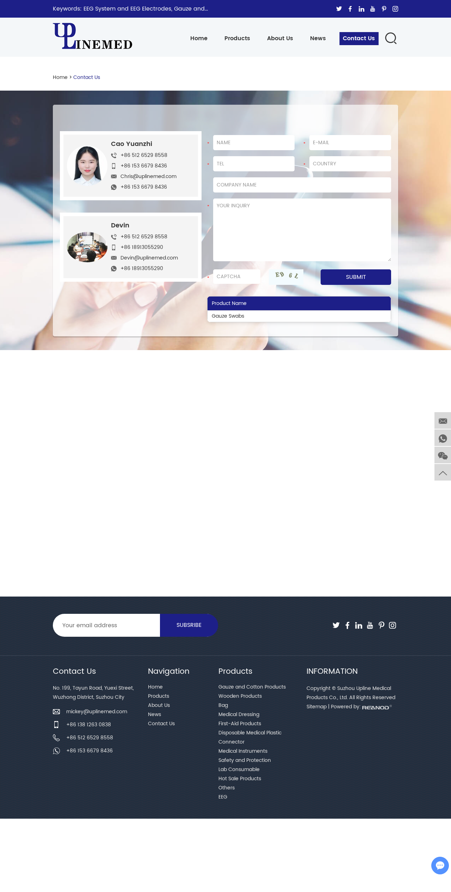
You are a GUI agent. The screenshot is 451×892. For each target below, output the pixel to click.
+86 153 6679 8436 (144, 187)
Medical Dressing (238, 714)
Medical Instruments (242, 751)
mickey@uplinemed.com (96, 712)
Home (199, 38)
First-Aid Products (239, 724)
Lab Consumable (239, 769)
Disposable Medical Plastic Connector (250, 737)
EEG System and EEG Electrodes (127, 8)
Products (237, 38)
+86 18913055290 (142, 268)
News (318, 38)
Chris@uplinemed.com (149, 176)
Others (226, 788)
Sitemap (317, 707)
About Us (280, 38)
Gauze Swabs (228, 316)
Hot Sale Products (239, 779)
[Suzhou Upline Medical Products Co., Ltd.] (92, 32)
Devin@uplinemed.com (149, 258)
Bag (223, 705)
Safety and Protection (244, 760)
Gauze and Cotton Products (252, 687)
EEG (222, 797)
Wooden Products (240, 696)
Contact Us (359, 38)
